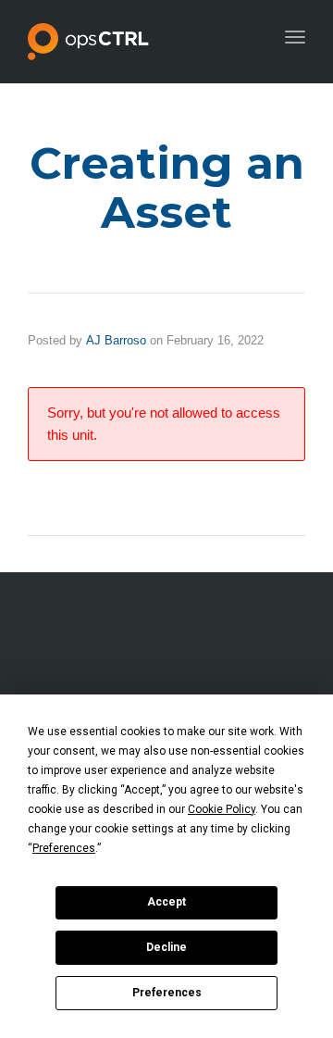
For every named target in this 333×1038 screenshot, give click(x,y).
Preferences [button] (63, 848)
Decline (166, 947)
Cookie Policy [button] (221, 809)
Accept (166, 901)
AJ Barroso (116, 340)
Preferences (167, 992)
